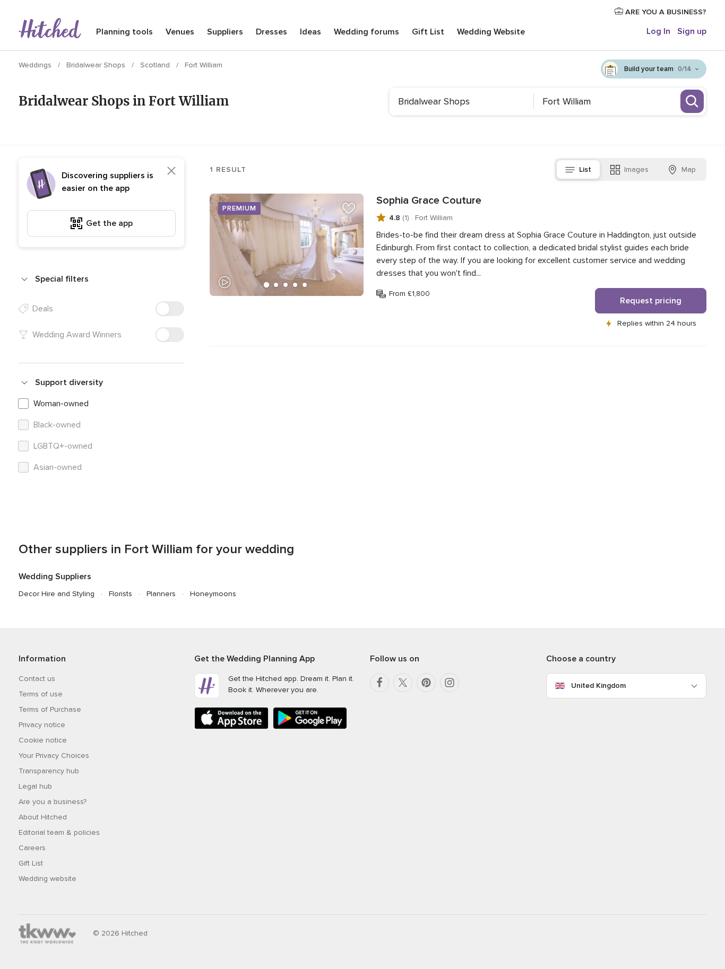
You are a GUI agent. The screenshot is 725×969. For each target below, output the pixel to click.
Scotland (156, 64)
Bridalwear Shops (96, 64)
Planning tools (124, 32)
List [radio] (585, 169)
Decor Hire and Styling (56, 593)
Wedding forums (366, 32)
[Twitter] (402, 682)
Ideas (310, 32)
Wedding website (47, 878)
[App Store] (231, 726)
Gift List (428, 32)
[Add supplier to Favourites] (348, 208)
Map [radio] (688, 169)
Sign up (691, 31)
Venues (180, 32)
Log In (658, 31)
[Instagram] (449, 682)
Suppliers (225, 32)
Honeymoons (213, 593)
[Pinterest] (426, 682)
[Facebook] (379, 682)
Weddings (36, 64)
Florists (120, 593)
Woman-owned (61, 403)
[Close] (171, 171)
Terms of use (41, 694)
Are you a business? (53, 801)
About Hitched (43, 817)
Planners (161, 593)
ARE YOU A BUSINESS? (664, 11)
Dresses (271, 32)
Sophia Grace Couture (428, 200)
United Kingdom (598, 685)
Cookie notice (43, 740)
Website (491, 32)
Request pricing (650, 300)
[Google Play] (310, 726)
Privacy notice (42, 724)
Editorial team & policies (59, 832)
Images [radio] (636, 169)
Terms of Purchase (50, 709)
